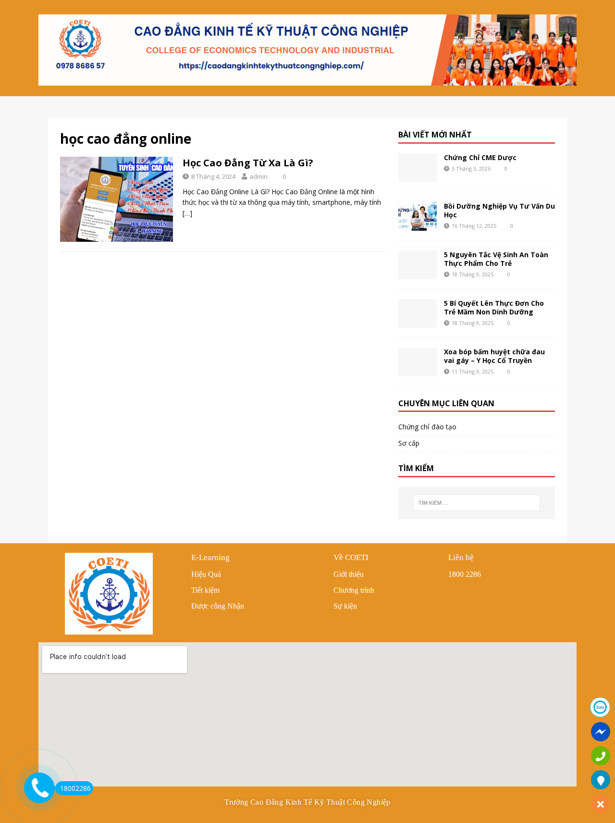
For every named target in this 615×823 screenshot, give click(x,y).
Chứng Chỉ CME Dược (480, 157)
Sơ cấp (408, 443)
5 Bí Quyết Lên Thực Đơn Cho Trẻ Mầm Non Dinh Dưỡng (494, 307)
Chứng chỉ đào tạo (427, 426)
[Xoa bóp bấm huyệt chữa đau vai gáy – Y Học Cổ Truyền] (417, 362)
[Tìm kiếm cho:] (476, 503)
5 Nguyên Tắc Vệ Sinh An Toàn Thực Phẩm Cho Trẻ (496, 259)
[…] (187, 213)
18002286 (75, 788)
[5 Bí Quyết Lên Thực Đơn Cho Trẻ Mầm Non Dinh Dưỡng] (417, 313)
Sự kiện (345, 606)
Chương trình (353, 590)
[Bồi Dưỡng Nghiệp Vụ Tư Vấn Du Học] (417, 216)
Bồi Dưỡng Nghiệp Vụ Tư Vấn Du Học (499, 210)
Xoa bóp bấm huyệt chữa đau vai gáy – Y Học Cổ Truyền (494, 356)
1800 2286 (464, 574)
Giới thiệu (348, 574)
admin (258, 176)
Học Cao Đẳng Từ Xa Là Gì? (248, 162)
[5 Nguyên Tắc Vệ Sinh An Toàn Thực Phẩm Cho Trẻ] (417, 264)
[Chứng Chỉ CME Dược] (417, 167)
